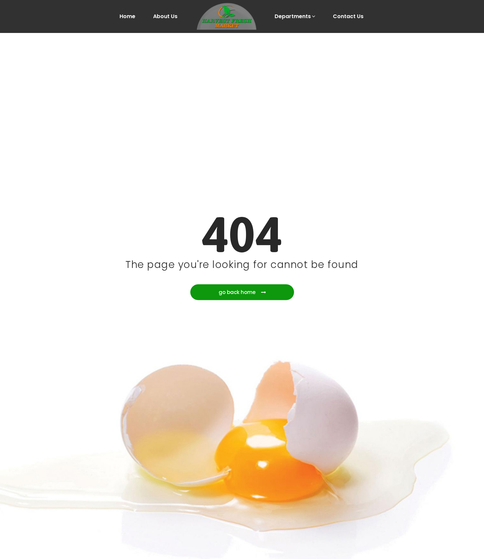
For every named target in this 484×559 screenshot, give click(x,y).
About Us (165, 16)
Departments (293, 16)
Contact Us (348, 16)
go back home (237, 292)
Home (127, 16)
